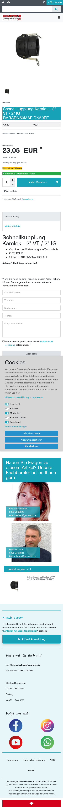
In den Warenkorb (38, 182)
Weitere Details (12, 226)
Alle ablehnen (31, 446)
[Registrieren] (9, 2)
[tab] (31, 216)
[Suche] (56, 9)
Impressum (12, 760)
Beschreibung (12, 216)
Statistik (14, 408)
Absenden (31, 353)
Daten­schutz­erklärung (34, 760)
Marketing (15, 413)
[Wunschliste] (44, 2)
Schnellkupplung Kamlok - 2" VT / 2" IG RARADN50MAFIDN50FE (41, 578)
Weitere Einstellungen (16, 426)
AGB (52, 760)
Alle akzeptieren (31, 433)
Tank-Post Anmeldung (31, 639)
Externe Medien (18, 417)
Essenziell (15, 404)
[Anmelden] (3, 2)
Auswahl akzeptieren (31, 439)
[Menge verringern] (12, 184)
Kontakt (31, 770)
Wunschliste (11, 191)
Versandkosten (27, 199)
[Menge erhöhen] (12, 180)
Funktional (15, 422)
